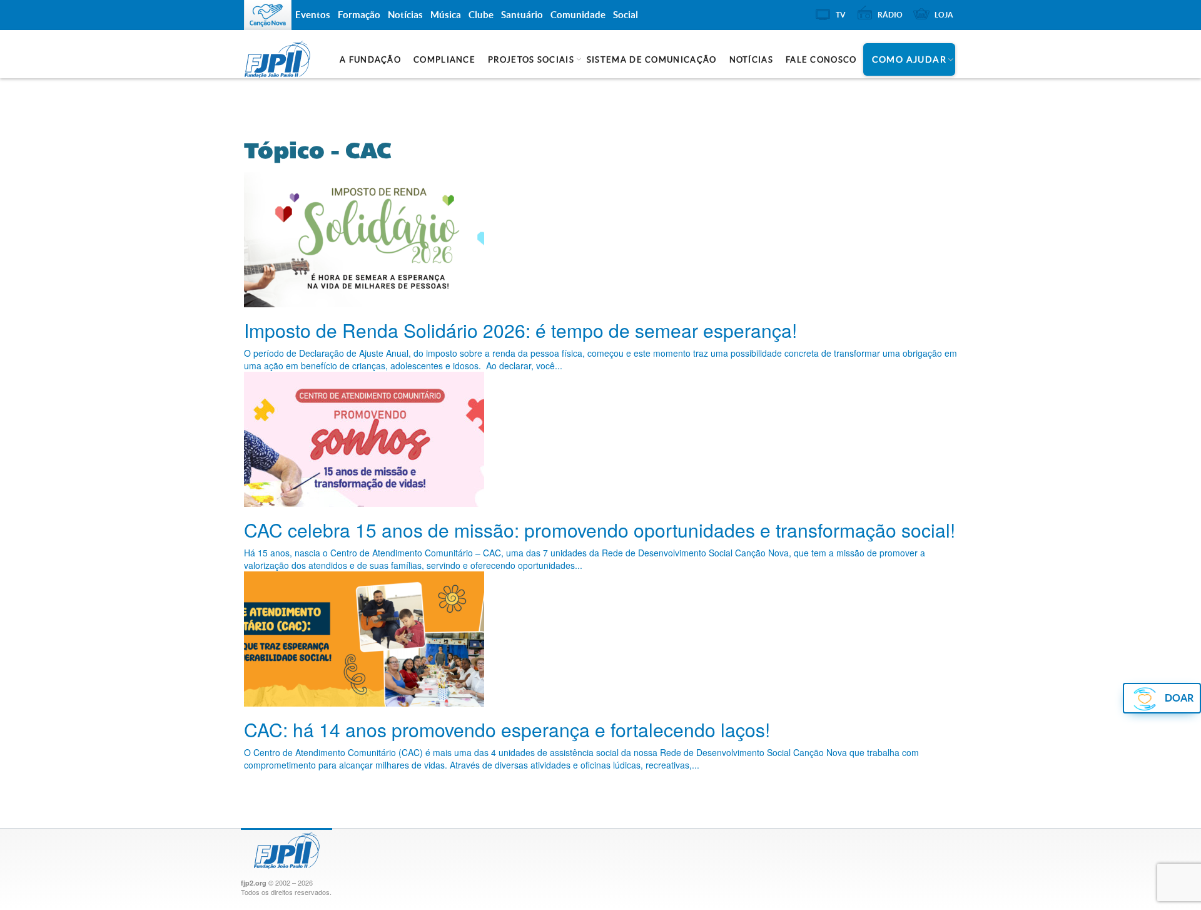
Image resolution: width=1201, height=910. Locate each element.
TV (841, 15)
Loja (944, 15)
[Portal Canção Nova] (267, 15)
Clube (481, 14)
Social (625, 14)
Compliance (444, 59)
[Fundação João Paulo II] (299, 59)
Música (445, 14)
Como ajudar (909, 59)
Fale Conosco (821, 59)
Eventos (312, 14)
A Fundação (370, 59)
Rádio (890, 15)
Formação (359, 14)
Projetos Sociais (531, 59)
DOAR (1179, 697)
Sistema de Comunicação (652, 59)
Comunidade (578, 14)
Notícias (751, 59)
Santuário (522, 14)
